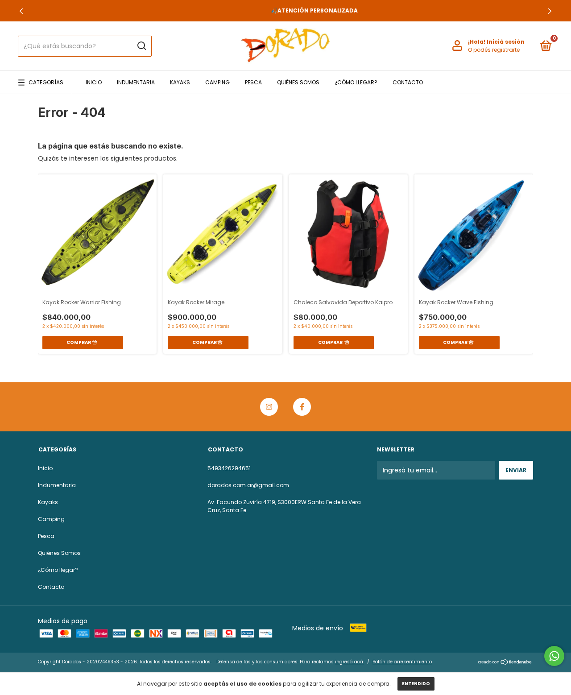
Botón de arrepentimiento (402, 661)
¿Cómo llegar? (356, 82)
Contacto (408, 82)
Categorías (46, 82)
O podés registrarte (494, 50)
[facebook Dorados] (302, 407)
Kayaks (180, 82)
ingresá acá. (349, 661)
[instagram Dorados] (269, 407)
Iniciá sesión (506, 42)
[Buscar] (141, 46)
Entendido (416, 683)
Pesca (253, 82)
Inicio (94, 82)
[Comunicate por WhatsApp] (554, 656)
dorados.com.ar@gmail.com (248, 485)
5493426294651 (229, 468)
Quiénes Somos (298, 82)
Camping (217, 82)
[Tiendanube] (505, 662)
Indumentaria (136, 82)
